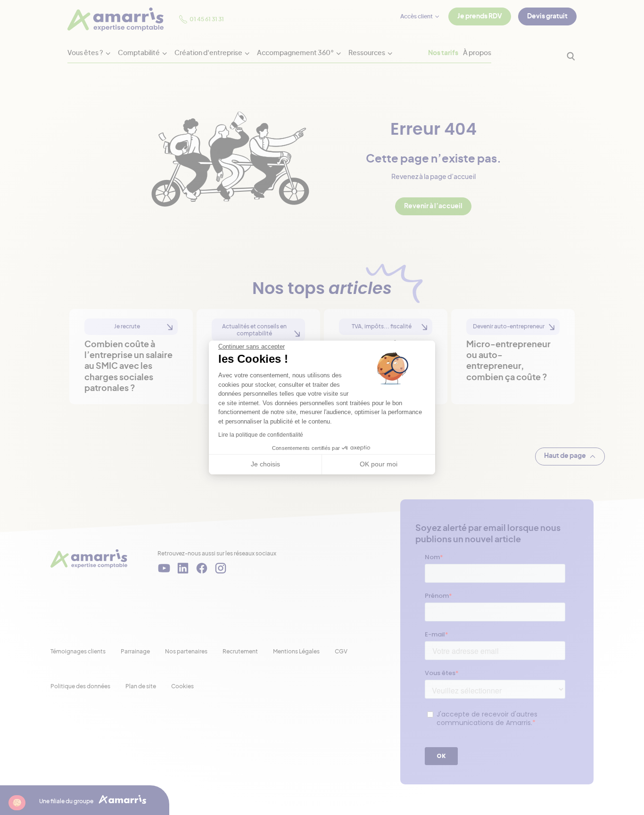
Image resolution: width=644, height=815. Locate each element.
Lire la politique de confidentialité (260, 435)
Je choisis (265, 464)
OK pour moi (378, 464)
